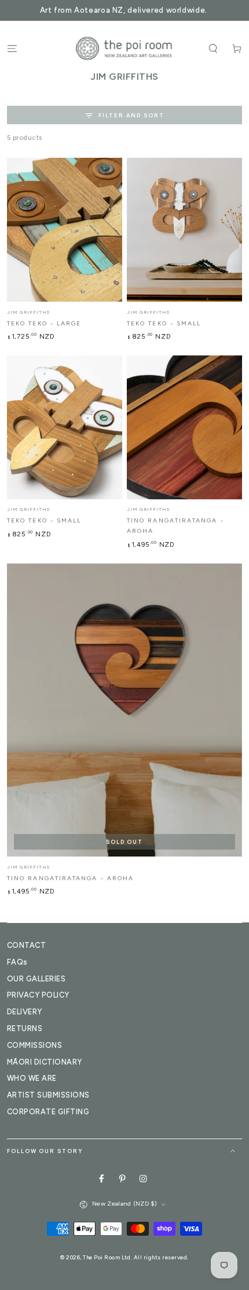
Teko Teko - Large (44, 323)
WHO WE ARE (32, 1078)
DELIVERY (24, 1011)
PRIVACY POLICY (38, 995)
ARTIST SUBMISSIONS (48, 1095)
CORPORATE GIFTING (48, 1111)
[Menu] (12, 48)
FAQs (17, 962)
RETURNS (24, 1028)
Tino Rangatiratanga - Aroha (70, 878)
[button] (213, 48)
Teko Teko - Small (164, 323)
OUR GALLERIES (36, 978)
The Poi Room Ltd (107, 1257)
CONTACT (26, 945)
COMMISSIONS (34, 1045)
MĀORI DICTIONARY (44, 1062)
